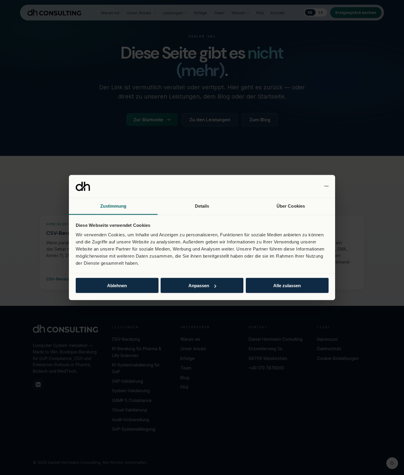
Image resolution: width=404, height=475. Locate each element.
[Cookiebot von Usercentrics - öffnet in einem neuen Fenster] (303, 186)
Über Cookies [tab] (291, 205)
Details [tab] (202, 205)
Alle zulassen (287, 285)
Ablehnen (117, 285)
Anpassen (198, 285)
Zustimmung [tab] (113, 205)
